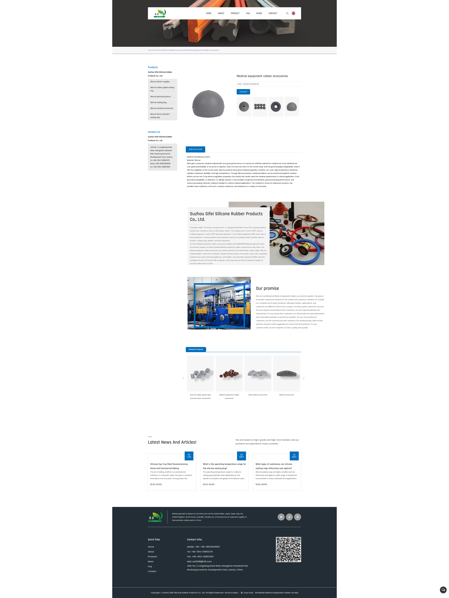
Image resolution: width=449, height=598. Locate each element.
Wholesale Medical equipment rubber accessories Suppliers (276, 592)
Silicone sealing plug (158, 102)
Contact (273, 13)
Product (235, 13)
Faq (150, 566)
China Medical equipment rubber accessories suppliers (212, 244)
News (259, 13)
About (221, 13)
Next (304, 378)
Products (152, 556)
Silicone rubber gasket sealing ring (162, 89)
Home (209, 13)
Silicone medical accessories (174, 50)
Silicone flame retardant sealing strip (160, 116)
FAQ (248, 13)
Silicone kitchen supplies (160, 81)
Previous (183, 378)
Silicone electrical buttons (160, 96)
